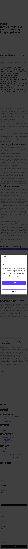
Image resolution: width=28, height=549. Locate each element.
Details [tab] (14, 260)
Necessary (14, 291)
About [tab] (22, 260)
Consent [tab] (5, 260)
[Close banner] (25, 256)
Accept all (14, 282)
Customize (13, 287)
